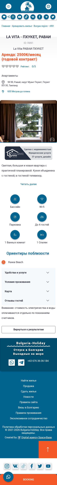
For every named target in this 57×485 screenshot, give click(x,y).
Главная (6, 25)
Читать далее (28, 184)
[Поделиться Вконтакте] (32, 16)
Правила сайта (29, 402)
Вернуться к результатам (28, 329)
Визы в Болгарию (28, 407)
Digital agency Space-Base (36, 437)
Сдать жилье (28, 391)
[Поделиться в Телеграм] (46, 16)
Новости (28, 396)
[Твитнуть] (52, 16)
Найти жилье (28, 380)
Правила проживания (28, 413)
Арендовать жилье (22, 25)
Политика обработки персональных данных (28, 427)
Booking (28, 479)
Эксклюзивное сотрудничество (28, 418)
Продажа (28, 386)
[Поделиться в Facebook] (39, 16)
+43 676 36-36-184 (38, 360)
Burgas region (41, 25)
